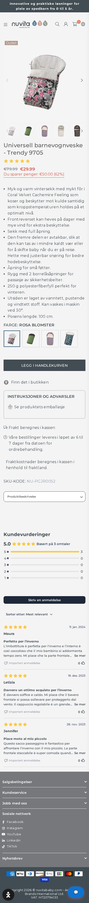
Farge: (29, 325)
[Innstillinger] (82, 24)
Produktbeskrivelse (21, 496)
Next (81, 80)
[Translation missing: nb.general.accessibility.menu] (5, 24)
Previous (7, 80)
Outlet (11, 43)
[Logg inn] (66, 24)
